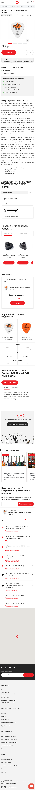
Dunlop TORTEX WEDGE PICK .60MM (20, 287)
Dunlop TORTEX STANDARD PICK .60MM (26, 338)
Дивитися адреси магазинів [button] (17, 424)
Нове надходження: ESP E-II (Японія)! (13, 474)
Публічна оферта (6, 726)
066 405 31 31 (5, 698)
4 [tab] (25, 43)
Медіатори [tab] (23, 233)
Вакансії (3, 772)
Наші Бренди (5, 719)
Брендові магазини (6, 759)
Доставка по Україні (7, 746)
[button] (28, 2)
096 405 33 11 (5, 696)
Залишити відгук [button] (9, 383)
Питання (15, 387)
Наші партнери (5, 769)
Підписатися (28, 675)
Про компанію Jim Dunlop (11, 216)
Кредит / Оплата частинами (9, 749)
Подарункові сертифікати (8, 722)
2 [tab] (15, 43)
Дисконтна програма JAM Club (10, 766)
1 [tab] (10, 43)
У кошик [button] (17, 303)
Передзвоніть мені (25, 504)
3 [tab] (20, 43)
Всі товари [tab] (8, 233)
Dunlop (30, 6)
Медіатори (20, 6)
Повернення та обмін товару (9, 742)
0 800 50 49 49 (5, 692)
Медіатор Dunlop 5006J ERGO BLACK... (23, 255)
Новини (3, 716)
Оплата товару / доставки (8, 736)
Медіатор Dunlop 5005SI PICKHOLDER (9, 255)
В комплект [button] (9, 263)
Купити (9, 52)
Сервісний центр (6, 762)
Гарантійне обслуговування (9, 739)
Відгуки (7, 387)
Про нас (3, 713)
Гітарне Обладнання (7, 6)
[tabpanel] (17, 30)
